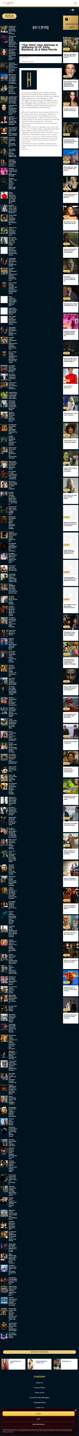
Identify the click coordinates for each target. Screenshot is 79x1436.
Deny (38, 1419)
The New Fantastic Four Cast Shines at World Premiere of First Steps (13, 1301)
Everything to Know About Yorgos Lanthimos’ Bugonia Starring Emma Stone (12, 1112)
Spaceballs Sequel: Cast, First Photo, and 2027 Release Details (12, 1018)
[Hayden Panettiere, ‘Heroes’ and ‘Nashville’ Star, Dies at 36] (31, 1364)
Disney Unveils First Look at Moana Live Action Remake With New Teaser (12, 736)
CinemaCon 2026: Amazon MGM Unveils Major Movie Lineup (13, 311)
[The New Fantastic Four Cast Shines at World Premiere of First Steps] (4, 1300)
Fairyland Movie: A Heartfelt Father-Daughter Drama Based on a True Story (13, 1153)
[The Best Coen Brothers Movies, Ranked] (4, 1121)
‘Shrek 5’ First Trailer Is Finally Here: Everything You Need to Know (13, 231)
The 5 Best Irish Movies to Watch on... (71, 742)
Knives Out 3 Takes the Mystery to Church (12, 633)
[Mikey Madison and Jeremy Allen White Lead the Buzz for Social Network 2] (4, 1256)
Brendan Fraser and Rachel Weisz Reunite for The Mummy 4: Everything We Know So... (13, 833)
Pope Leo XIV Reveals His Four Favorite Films (12, 769)
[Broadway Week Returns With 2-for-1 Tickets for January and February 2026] (4, 556)
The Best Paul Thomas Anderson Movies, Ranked (13, 990)
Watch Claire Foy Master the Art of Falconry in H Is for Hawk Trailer (12, 821)
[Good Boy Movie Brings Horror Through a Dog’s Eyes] (4, 1142)
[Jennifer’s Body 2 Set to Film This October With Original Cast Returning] (4, 119)
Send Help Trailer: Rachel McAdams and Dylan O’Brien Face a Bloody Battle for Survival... (13, 931)
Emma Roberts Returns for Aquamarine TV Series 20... (70, 387)
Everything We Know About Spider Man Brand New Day (12, 369)
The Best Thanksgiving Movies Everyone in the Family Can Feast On (13, 701)
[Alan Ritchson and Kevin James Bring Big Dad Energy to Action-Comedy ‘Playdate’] (4, 786)
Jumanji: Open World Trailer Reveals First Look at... (70, 56)
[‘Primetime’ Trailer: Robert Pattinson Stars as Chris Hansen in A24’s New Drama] (4, 65)
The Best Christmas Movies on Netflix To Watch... (70, 907)
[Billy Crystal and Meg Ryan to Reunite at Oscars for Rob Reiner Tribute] (4, 464)
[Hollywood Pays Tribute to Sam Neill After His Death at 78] (4, 162)
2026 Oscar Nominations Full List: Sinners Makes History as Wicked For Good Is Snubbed (12, 522)
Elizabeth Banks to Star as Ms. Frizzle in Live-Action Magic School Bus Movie (13, 209)
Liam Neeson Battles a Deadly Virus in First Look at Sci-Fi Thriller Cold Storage (12, 1236)
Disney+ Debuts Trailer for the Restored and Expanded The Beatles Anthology (13, 747)
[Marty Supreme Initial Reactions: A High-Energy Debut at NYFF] (4, 968)
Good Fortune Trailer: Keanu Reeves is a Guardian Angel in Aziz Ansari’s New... (13, 1291)
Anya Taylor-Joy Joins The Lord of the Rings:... (70, 497)
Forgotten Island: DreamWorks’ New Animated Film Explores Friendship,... (70, 662)
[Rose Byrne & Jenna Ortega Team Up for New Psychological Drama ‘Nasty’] (4, 130)
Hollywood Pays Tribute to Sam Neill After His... (71, 304)
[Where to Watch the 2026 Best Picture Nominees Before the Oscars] (4, 415)
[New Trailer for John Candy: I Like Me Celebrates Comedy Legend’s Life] (4, 1076)
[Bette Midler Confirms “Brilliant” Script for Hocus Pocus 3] (4, 904)
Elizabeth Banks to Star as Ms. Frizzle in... (71, 414)
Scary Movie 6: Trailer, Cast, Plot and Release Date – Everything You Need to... (13, 475)
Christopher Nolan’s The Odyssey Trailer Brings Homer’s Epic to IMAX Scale (13, 577)
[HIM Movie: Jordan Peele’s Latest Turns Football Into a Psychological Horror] (4, 1213)
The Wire (26, 129)
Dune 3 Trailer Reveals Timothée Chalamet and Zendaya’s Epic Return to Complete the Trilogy (13, 288)
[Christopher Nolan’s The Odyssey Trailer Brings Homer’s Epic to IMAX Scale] (4, 576)
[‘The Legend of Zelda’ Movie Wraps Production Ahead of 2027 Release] (4, 319)
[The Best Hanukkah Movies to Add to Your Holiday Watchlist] (4, 599)
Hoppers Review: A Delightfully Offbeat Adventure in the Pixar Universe (12, 440)
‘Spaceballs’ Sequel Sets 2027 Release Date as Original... (69, 633)
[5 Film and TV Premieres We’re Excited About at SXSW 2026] (4, 385)
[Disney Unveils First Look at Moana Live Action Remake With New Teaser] (4, 734)
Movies (66, 49)
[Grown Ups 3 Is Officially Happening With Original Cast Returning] (4, 29)
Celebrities (67, 76)
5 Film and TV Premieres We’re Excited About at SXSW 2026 (13, 385)
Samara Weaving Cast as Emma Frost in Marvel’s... (70, 196)
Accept (38, 1413)
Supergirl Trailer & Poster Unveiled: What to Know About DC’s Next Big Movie (13, 644)
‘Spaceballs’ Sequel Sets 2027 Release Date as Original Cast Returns (13, 262)
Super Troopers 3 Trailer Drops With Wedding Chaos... (69, 552)
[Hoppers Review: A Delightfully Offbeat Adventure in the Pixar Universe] (4, 438)
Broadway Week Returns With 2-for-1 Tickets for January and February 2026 (13, 558)
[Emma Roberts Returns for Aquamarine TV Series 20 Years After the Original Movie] (4, 195)
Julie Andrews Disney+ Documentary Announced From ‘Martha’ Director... (70, 84)
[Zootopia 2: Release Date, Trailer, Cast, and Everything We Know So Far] (4, 1268)
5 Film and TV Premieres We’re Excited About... (69, 770)
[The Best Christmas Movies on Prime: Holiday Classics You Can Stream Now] (4, 668)
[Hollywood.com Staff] (71, 19)
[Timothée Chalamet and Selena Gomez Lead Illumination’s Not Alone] (4, 171)
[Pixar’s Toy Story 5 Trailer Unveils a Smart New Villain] (4, 777)
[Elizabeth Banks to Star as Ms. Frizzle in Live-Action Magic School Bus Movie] (4, 208)
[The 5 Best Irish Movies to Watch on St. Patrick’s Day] (4, 377)
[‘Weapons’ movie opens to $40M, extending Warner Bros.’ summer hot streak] (4, 1189)
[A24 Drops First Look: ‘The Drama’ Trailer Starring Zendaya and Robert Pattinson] (4, 654)
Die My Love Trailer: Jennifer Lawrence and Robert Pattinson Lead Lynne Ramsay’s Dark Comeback (13, 1042)
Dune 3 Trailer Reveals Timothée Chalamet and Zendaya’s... (70, 688)
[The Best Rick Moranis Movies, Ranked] (4, 1009)
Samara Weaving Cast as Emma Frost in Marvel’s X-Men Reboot (13, 89)
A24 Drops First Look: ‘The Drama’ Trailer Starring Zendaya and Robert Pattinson (12, 657)
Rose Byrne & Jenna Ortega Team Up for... (70, 222)
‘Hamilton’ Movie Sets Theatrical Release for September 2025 (12, 1225)
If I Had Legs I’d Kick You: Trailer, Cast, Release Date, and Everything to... (13, 1179)
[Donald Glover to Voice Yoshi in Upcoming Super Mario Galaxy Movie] (4, 395)
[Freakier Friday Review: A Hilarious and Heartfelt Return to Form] (4, 1200)
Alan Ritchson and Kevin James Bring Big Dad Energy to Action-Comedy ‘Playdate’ (13, 789)
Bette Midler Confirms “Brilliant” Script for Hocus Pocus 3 (12, 905)
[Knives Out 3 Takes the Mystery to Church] (4, 633)
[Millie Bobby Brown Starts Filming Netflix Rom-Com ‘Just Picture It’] (4, 998)
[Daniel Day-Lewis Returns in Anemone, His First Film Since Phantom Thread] (4, 1130)
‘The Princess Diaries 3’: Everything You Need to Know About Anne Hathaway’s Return (13, 54)
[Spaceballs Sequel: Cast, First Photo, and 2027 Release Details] (4, 1017)
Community (37, 136)
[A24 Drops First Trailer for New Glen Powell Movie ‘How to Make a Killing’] (4, 689)
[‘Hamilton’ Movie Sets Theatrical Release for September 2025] (4, 1224)
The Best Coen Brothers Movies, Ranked (11, 1122)
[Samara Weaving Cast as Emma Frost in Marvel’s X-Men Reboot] (4, 88)
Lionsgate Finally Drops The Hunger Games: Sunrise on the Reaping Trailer (13, 712)
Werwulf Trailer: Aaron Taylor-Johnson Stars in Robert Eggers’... (70, 360)
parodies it (48, 134)
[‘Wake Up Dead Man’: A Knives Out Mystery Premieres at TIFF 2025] (4, 1054)
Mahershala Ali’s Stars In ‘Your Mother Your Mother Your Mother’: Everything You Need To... (13, 79)
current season (26, 136)
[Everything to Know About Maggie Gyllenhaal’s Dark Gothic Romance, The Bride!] (4, 427)
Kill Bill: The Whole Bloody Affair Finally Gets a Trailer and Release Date (13, 801)
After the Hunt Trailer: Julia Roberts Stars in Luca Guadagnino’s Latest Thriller (13, 1326)
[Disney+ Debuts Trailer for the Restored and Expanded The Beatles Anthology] (4, 745)
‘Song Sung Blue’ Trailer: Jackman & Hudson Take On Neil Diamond (12, 1028)
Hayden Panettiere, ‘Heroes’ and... (41, 1362)
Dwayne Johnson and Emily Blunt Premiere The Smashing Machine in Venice (13, 1089)
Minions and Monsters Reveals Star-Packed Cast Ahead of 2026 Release (13, 251)
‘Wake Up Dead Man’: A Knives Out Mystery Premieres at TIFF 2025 (12, 1055)
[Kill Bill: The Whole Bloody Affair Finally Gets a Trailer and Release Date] (4, 800)
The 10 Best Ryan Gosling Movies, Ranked (12, 1335)
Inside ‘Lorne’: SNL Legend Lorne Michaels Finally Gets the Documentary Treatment (13, 453)
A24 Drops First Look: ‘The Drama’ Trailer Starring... (70, 1016)
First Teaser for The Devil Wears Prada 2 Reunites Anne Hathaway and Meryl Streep (13, 759)
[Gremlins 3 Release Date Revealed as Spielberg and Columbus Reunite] (4, 810)
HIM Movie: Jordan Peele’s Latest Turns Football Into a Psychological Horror (13, 1215)
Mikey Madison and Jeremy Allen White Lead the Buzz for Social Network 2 (12, 1258)
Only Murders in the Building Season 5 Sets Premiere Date (13, 1281)
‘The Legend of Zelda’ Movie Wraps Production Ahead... (70, 606)
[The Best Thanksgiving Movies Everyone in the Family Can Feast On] (4, 700)
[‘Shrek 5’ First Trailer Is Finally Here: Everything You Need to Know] (4, 230)
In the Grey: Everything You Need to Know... (70, 824)
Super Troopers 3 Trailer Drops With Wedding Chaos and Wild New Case (13, 301)
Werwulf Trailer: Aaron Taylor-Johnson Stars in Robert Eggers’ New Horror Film (13, 184)
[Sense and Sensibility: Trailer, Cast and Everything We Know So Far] (4, 140)
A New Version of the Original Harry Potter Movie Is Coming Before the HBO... (13, 723)
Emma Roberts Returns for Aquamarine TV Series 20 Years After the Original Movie (12, 198)
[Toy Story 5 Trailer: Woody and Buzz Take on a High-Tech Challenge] (4, 484)
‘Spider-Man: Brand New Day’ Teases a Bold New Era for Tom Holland (13, 1247)
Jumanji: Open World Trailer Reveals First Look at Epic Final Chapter (13, 100)
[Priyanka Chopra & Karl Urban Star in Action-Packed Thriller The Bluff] (4, 534)
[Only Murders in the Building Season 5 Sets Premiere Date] (4, 1280)
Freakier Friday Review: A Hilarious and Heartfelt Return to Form (12, 1202)
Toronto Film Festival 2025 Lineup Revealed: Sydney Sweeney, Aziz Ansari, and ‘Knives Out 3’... (13, 1314)
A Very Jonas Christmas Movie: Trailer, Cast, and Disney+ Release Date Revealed (13, 1065)
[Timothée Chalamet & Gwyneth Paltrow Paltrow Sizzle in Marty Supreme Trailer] (4, 1163)
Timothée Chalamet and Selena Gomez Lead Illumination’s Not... (69, 333)
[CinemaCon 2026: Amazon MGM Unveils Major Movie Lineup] (4, 311)
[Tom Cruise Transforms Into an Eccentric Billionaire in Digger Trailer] (4, 151)
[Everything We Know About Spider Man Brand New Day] (4, 368)
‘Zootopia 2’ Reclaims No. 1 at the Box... (70, 933)
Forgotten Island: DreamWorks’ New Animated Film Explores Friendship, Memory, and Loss (13, 274)
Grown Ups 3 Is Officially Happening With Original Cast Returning (12, 30)
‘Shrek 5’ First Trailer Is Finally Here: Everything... (70, 469)
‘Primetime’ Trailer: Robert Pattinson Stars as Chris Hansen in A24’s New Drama (13, 67)
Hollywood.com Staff (27, 61)
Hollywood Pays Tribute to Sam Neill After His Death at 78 (12, 163)
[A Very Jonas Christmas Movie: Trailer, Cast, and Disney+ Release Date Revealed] (4, 1063)
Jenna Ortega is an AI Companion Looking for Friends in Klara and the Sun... (13, 219)
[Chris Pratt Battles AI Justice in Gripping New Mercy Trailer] (4, 681)
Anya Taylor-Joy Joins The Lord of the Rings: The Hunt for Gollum (13, 241)
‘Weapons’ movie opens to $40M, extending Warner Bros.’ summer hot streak (13, 1191)
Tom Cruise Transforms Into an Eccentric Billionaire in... (70, 279)
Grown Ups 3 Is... (67, 1361)
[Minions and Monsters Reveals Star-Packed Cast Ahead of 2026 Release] (4, 250)
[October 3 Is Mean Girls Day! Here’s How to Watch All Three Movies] (4, 979)
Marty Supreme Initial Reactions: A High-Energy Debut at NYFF (13, 969)
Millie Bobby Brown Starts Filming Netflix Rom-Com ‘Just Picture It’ (13, 999)
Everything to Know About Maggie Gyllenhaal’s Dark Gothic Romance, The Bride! (13, 429)
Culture (66, 298)
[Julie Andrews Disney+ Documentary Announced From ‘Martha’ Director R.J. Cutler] (4, 108)
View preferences (39, 1424)
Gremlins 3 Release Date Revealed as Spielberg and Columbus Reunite (13, 811)
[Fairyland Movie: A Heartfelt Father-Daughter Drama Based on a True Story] (4, 1150)
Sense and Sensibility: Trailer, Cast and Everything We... (70, 251)
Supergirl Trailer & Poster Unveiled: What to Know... (70, 989)
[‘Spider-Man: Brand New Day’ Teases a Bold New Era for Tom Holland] (4, 1246)
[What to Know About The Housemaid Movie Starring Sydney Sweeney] (4, 842)
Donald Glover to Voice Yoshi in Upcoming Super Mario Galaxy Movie (13, 395)
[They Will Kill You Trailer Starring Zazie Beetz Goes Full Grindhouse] (4, 546)
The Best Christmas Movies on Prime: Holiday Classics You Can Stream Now (12, 671)
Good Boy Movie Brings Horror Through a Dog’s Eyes (12, 1142)
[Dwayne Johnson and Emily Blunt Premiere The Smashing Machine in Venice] (4, 1087)
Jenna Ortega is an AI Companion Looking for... (70, 441)
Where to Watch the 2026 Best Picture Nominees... (69, 852)
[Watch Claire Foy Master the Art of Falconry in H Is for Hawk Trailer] (4, 820)
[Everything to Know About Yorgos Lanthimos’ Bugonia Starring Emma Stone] (4, 1110)
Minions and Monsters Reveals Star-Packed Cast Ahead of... (70, 524)
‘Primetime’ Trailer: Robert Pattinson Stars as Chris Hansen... (70, 141)
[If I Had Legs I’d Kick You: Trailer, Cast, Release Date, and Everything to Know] (4, 1177)
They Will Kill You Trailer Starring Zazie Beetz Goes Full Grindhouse (13, 547)
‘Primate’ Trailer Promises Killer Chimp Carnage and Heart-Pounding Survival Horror (12, 917)
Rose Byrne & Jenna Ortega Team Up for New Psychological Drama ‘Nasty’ (13, 131)
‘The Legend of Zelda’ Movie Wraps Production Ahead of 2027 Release (13, 320)
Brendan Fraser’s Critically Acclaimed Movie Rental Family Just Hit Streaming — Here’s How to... (13, 498)
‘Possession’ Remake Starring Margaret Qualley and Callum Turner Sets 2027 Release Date (13, 41)
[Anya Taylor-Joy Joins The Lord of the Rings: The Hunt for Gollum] (4, 240)
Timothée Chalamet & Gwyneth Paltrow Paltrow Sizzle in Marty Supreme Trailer (13, 1166)
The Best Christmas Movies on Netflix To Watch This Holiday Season (12, 611)
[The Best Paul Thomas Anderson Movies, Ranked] (4, 989)
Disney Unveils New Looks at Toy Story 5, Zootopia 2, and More (12, 1100)
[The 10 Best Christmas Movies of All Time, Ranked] (4, 568)
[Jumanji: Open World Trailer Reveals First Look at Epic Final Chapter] (4, 99)
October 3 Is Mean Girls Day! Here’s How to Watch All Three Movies (13, 980)
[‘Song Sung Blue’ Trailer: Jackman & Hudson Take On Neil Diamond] (4, 1027)
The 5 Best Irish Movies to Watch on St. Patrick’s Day (12, 377)
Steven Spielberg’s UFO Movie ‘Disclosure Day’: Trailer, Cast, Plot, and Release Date (13, 588)
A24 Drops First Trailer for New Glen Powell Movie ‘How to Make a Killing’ (12, 690)
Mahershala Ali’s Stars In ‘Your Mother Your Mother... (70, 168)
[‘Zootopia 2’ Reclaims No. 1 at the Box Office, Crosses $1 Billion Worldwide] (4, 620)
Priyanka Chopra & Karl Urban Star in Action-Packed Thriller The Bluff (13, 536)
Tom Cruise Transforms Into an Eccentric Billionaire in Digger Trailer (13, 152)
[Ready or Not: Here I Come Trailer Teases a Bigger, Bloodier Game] (4, 509)
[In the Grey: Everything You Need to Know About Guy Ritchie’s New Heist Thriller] (4, 403)
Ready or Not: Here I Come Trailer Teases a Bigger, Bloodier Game (13, 510)
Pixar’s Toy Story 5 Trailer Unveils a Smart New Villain (13, 778)
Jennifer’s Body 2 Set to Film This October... (70, 109)
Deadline (25, 149)
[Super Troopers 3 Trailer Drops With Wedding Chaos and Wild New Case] (4, 299)
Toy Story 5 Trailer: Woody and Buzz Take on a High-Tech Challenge (13, 485)
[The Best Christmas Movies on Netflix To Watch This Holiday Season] (4, 609)
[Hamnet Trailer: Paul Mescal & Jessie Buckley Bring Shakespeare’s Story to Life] (4, 957)
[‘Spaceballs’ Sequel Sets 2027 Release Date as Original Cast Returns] (4, 261)
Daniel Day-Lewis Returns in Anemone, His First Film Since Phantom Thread (13, 1132)
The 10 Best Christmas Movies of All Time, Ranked (13, 568)
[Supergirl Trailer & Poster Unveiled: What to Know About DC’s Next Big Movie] (4, 641)
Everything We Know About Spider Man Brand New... (70, 716)
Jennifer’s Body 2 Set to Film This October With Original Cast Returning (12, 120)
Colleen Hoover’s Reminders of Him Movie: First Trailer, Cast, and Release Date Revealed (13, 893)
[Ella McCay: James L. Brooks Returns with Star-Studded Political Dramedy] (4, 879)
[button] (76, 1410)
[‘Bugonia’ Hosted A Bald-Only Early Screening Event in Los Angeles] (4, 867)
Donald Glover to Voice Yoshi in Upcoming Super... (70, 798)
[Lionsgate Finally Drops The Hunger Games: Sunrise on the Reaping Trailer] (4, 710)
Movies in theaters (9, 16)
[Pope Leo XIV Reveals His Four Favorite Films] (4, 769)
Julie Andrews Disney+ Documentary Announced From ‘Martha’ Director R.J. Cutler (13, 110)
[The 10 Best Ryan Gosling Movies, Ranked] (4, 1335)
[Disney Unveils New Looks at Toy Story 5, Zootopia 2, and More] (4, 1099)
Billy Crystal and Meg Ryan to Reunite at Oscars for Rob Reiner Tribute (13, 465)
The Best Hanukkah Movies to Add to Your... (70, 879)
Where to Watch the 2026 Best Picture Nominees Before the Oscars (12, 417)
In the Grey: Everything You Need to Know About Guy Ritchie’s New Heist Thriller (12, 405)
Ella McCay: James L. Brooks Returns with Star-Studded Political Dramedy (12, 881)
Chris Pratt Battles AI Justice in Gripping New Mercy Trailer (12, 681)
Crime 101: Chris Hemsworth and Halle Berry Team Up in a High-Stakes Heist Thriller (12, 856)
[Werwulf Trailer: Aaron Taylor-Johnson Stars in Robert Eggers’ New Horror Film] (4, 181)
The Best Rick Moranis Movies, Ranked (13, 1008)
